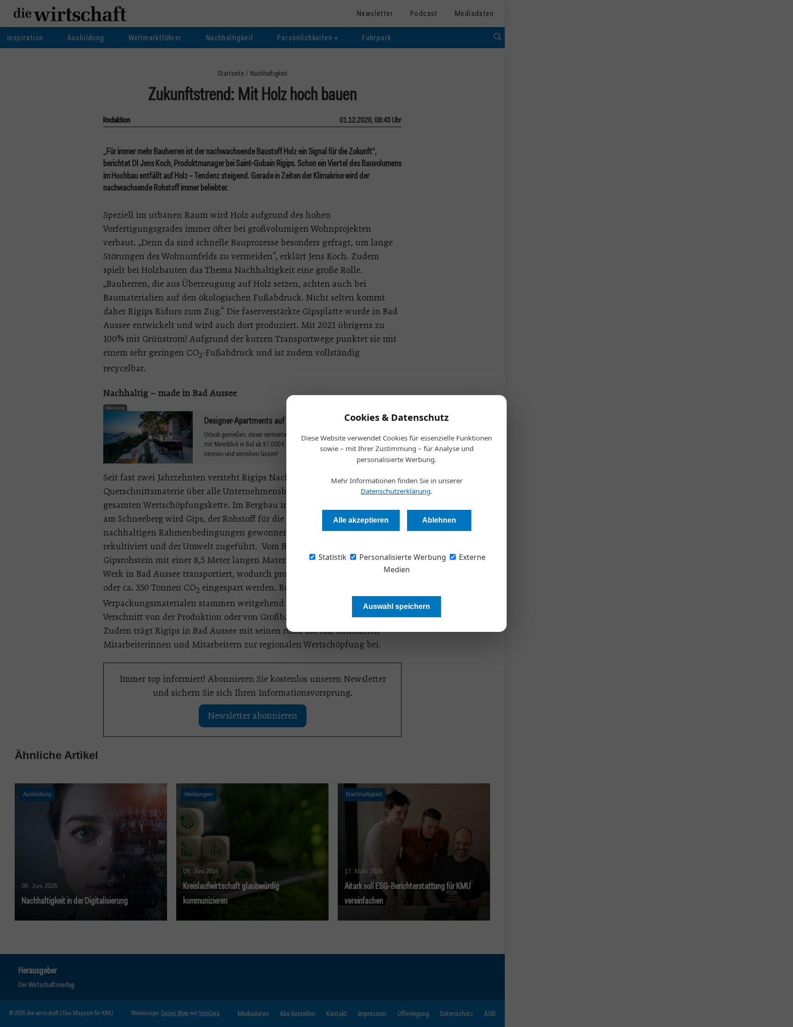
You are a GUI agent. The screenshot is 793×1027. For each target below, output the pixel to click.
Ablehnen (439, 520)
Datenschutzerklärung (395, 491)
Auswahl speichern (396, 606)
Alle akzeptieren (361, 520)
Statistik (331, 557)
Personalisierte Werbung (401, 557)
